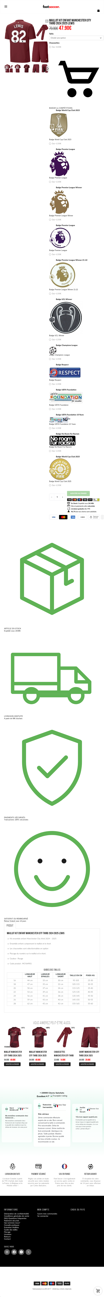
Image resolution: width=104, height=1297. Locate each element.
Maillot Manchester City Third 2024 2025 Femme (13, 1055)
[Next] (47, 68)
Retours (7, 1237)
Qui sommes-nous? (12, 1223)
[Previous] (5, 68)
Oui (56, 47)
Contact (7, 1239)
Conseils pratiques (11, 1225)
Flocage (7, 1232)
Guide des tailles (10, 1230)
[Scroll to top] (53, 1284)
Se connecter (42, 1216)
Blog (6, 1241)
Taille (51, 34)
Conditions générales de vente (16, 1216)
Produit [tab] (9, 925)
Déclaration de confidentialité (16, 1214)
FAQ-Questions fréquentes (15, 1218)
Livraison (7, 1234)
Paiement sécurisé (11, 1221)
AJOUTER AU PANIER (12, 1064)
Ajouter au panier (78, 493)
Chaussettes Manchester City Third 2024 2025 (64, 1055)
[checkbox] (76, 46)
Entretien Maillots (11, 1227)
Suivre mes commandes (47, 1214)
